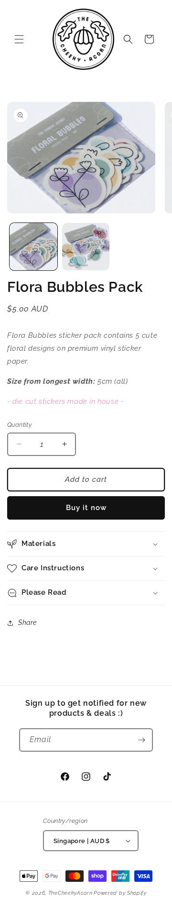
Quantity (19, 424)
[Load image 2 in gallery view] (86, 247)
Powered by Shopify (120, 893)
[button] (19, 39)
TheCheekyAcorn (70, 893)
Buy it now (86, 507)
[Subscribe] (141, 740)
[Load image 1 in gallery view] (33, 247)
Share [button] (27, 622)
